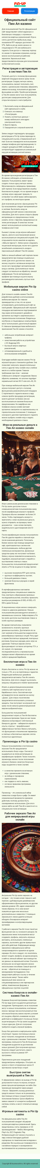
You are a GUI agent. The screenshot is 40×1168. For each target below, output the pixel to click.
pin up (15, 45)
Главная (10, 11)
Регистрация (29, 11)
